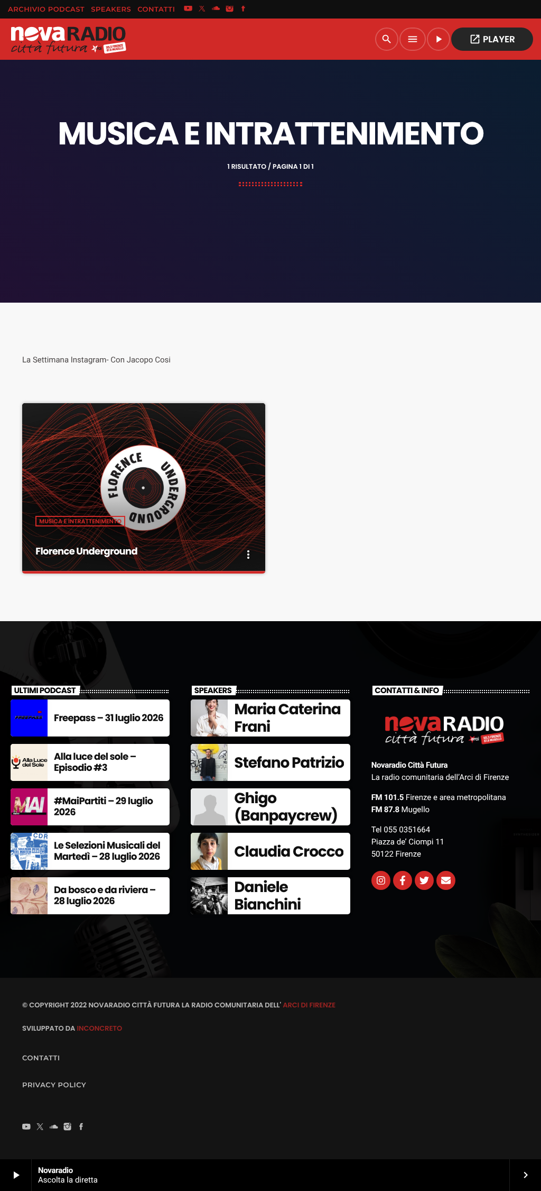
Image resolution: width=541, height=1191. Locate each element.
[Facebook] (243, 9)
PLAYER (492, 39)
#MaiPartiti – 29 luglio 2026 (103, 807)
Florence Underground (86, 551)
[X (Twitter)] (202, 9)
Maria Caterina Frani (287, 718)
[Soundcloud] (216, 9)
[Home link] (68, 39)
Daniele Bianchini (267, 896)
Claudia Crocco (288, 851)
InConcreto (99, 1028)
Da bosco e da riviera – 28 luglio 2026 (105, 896)
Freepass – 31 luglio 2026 (108, 718)
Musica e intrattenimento (80, 521)
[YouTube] (188, 9)
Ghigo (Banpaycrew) (286, 807)
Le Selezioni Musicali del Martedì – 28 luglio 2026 (107, 851)
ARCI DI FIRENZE (309, 1005)
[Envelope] (445, 880)
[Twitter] (424, 880)
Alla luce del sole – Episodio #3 (95, 762)
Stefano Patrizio (289, 762)
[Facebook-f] (402, 880)
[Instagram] (230, 9)
